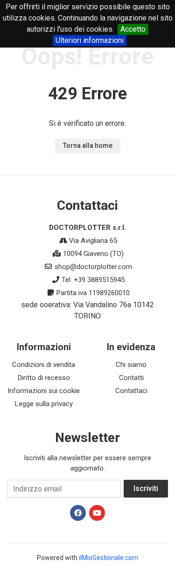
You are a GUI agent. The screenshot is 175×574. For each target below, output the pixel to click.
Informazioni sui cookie (43, 391)
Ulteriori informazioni (90, 40)
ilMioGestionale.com (108, 557)
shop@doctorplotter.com (93, 267)
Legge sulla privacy (44, 404)
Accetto (133, 29)
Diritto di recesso (44, 377)
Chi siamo (131, 364)
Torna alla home (87, 145)
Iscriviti (145, 488)
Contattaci (131, 391)
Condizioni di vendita (43, 364)
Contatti (131, 377)
